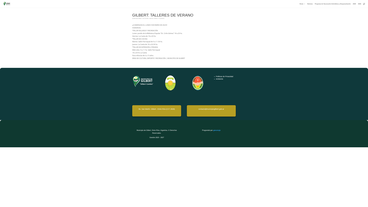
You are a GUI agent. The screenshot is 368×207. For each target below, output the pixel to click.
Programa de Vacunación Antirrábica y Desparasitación (333, 4)
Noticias (310, 4)
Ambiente (219, 79)
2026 (359, 4)
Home (301, 4)
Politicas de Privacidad (224, 76)
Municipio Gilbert (138, 18)
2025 (354, 4)
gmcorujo (217, 130)
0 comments (161, 18)
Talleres (156, 18)
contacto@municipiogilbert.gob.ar (211, 109)
